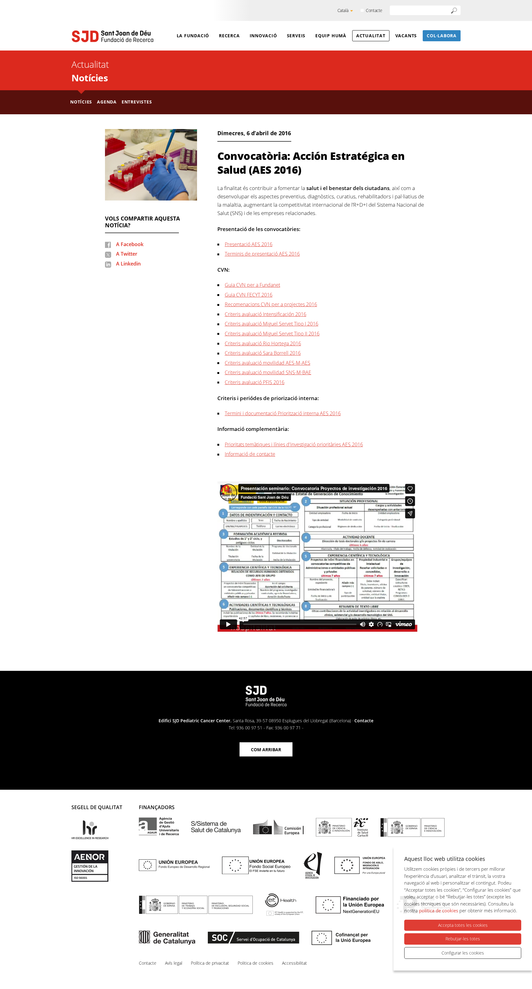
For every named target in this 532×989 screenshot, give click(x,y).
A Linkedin (128, 263)
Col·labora (442, 36)
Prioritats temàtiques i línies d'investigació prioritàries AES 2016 (294, 444)
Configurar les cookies (462, 953)
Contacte (374, 10)
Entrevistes (137, 102)
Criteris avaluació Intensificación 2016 (265, 314)
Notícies (89, 77)
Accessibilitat (294, 963)
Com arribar (266, 749)
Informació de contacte (250, 454)
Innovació (263, 36)
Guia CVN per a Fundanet (252, 285)
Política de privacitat (210, 963)
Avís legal (173, 963)
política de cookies (438, 910)
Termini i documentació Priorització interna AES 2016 (283, 413)
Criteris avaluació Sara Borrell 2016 (263, 353)
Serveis (296, 36)
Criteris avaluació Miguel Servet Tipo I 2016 (271, 323)
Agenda (107, 102)
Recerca (229, 36)
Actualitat (370, 36)
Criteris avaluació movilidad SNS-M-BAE (268, 372)
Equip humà (330, 36)
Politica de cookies (255, 963)
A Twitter (126, 253)
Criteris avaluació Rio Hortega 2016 (263, 343)
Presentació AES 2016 (248, 244)
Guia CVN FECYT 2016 (248, 294)
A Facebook (129, 244)
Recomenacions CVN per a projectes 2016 (271, 304)
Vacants (406, 36)
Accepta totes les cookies (463, 925)
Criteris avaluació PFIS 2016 (254, 382)
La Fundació (193, 36)
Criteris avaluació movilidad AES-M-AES (267, 362)
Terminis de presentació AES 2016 (262, 253)
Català (343, 10)
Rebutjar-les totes (462, 939)
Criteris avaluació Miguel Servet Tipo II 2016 (272, 333)
